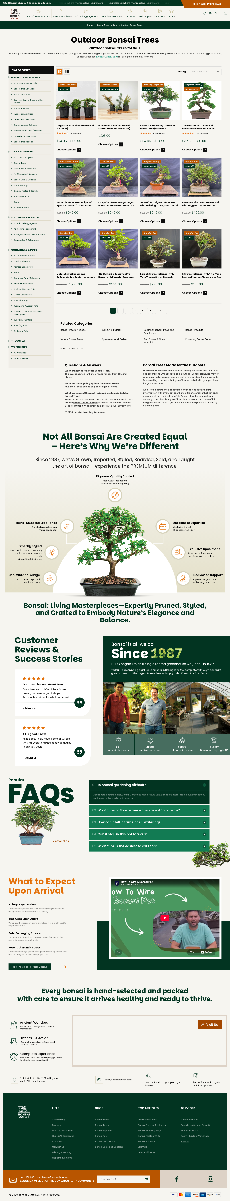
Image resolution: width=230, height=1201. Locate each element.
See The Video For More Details (30, 966)
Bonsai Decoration (105, 1141)
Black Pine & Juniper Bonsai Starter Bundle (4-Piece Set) (114, 127)
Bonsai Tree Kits (21, 108)
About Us (57, 1141)
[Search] (205, 13)
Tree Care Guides (147, 1119)
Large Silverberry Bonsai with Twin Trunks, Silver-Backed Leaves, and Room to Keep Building (157, 275)
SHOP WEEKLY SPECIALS (207, 4)
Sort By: (182, 71)
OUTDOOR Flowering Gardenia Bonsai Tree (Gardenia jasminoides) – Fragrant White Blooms (158, 127)
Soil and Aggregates (85, 16)
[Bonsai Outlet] (24, 1112)
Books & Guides (21, 196)
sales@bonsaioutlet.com (118, 1079)
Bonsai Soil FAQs (146, 1141)
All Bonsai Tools (21, 207)
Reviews (56, 1125)
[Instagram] (210, 1179)
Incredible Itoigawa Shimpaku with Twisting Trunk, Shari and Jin (159, 204)
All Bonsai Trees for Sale (25, 83)
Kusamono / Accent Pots (26, 305)
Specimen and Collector (26, 125)
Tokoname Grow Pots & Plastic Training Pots (29, 313)
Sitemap (142, 1146)
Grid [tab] (59, 72)
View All (185, 1141)
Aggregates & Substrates (26, 240)
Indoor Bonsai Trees (23, 113)
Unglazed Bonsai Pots (24, 289)
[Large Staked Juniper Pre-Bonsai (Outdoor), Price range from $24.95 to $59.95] (76, 100)
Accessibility (58, 1119)
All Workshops (21, 352)
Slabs (16, 272)
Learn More (73, 3)
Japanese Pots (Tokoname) (27, 278)
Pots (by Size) (21, 325)
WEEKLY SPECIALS (22, 94)
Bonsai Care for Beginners (152, 1125)
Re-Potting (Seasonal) (25, 228)
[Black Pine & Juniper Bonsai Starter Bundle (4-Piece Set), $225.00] (118, 100)
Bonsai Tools (20, 163)
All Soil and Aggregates (25, 223)
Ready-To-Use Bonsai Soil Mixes (29, 234)
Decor (16, 202)
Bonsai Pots (101, 1136)
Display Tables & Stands (26, 190)
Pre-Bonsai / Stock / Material (28, 130)
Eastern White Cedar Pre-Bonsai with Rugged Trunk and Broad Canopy (200, 204)
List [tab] (67, 72)
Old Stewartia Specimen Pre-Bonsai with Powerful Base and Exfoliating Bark (115, 275)
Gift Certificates (146, 1152)
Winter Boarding (189, 1119)
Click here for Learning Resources (86, 412)
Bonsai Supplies (103, 1130)
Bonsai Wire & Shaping (25, 179)
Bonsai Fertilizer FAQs (149, 1136)
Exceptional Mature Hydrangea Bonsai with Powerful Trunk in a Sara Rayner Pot (116, 204)
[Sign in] (216, 13)
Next (161, 310)
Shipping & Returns (62, 1157)
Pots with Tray (21, 300)
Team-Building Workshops (195, 1136)
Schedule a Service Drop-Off (196, 1125)
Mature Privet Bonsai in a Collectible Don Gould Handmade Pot (75, 275)
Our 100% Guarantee (63, 1136)
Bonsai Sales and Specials (109, 1146)
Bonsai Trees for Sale (37, 16)
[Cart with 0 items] (225, 14)
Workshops (144, 16)
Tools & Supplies (61, 16)
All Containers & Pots (24, 255)
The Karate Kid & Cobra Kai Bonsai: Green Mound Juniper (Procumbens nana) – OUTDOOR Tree (200, 127)
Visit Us (212, 1024)
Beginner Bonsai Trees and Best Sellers (29, 101)
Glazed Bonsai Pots (23, 283)
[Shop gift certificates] (210, 13)
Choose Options (66, 149)
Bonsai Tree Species (23, 141)
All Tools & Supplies (23, 157)
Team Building (21, 358)
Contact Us (58, 1146)
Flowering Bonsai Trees (25, 136)
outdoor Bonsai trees (107, 56)
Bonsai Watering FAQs (149, 1130)
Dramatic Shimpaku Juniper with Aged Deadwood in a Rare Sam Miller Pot (75, 204)
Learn (171, 16)
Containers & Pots (110, 16)
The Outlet (130, 16)
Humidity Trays (21, 185)
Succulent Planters (23, 319)
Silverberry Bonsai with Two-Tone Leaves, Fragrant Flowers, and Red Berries (201, 275)
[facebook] (177, 1179)
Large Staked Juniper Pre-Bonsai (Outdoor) (75, 127)
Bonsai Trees (102, 1119)
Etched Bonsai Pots (23, 294)
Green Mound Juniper (85, 402)
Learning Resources (62, 1130)
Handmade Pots (22, 261)
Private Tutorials (189, 1130)
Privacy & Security (61, 1152)
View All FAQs (61, 841)
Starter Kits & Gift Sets (25, 168)
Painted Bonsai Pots (23, 266)
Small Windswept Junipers (91, 405)
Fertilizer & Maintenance (25, 174)
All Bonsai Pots (21, 331)
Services (158, 16)
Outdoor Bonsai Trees (24, 119)
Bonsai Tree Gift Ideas (25, 88)
